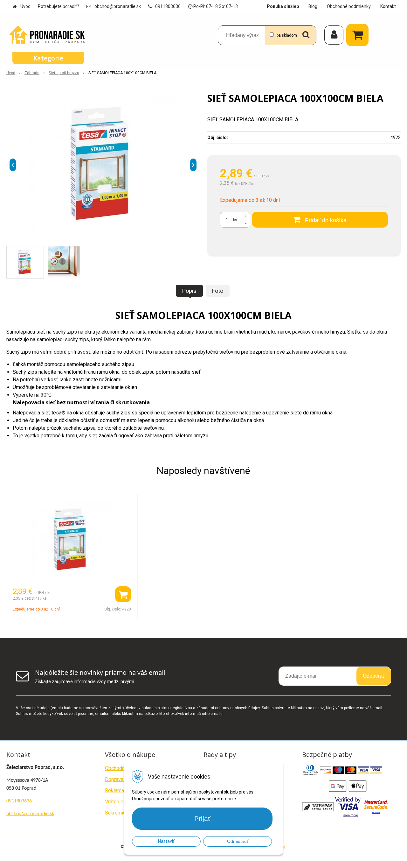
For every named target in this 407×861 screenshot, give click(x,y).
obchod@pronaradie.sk (117, 6)
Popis (189, 290)
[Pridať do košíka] (123, 594)
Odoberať (373, 676)
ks (235, 220)
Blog (312, 6)
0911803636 (168, 6)
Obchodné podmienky (349, 6)
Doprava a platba (123, 779)
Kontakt (388, 6)
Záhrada (31, 73)
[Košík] (359, 35)
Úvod (25, 6)
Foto (217, 290)
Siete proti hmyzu (64, 73)
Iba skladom (286, 35)
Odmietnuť (237, 841)
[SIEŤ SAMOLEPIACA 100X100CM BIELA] (103, 165)
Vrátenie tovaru (121, 802)
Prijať (202, 818)
